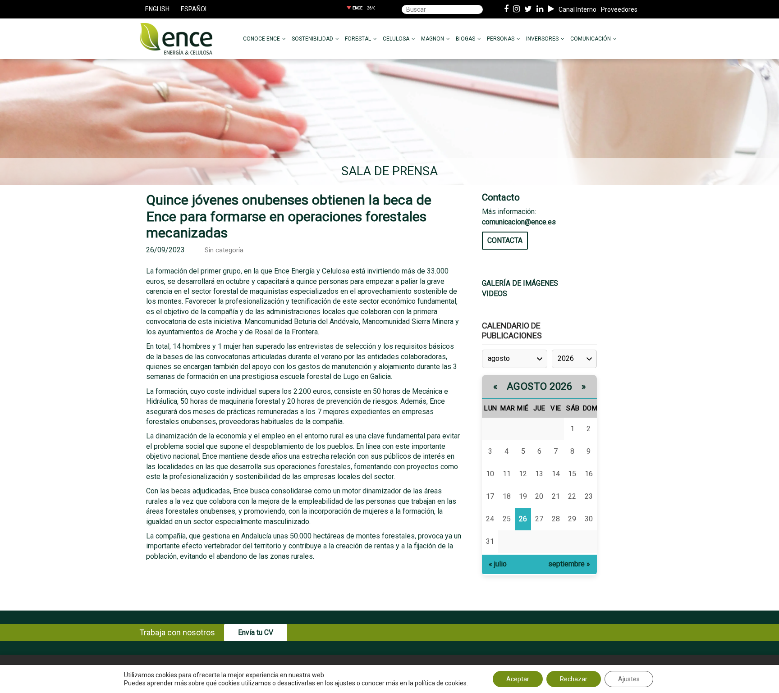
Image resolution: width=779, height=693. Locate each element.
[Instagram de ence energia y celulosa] (516, 9)
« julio (498, 564)
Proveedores (619, 9)
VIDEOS (494, 293)
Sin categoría (224, 250)
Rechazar (573, 679)
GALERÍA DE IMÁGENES (520, 283)
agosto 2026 (540, 386)
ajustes (345, 683)
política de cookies (441, 683)
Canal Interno (577, 9)
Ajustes (629, 679)
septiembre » (569, 564)
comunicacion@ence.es (519, 222)
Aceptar (517, 679)
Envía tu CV (255, 632)
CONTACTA (504, 240)
